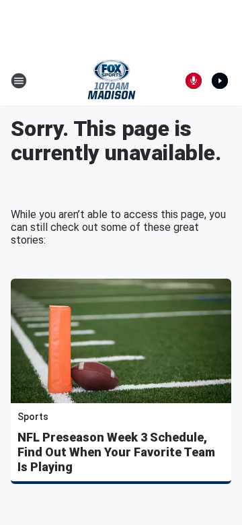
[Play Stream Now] (220, 81)
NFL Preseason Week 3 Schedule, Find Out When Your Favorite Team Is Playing (116, 452)
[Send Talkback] (194, 81)
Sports (32, 416)
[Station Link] (111, 80)
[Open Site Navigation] (19, 81)
